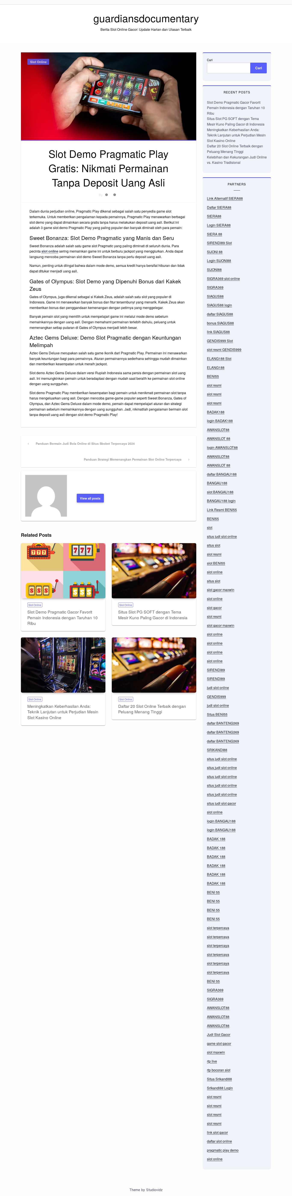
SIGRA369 (215, 287)
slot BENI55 (216, 563)
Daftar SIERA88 (219, 207)
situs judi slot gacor (221, 803)
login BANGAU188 (221, 821)
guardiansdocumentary (146, 17)
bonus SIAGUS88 (220, 323)
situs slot (213, 545)
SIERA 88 (214, 234)
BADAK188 (215, 412)
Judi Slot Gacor (218, 1034)
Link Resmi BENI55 (222, 509)
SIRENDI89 (216, 669)
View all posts (90, 498)
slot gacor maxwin (220, 589)
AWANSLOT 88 (218, 438)
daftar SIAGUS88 (220, 314)
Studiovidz (154, 1190)
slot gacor (214, 607)
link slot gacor (217, 1132)
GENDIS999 (216, 696)
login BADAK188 (220, 420)
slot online (49, 251)
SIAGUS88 (215, 296)
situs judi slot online (222, 536)
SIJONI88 (214, 269)
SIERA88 (214, 216)
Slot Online (38, 62)
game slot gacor (219, 1043)
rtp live (212, 1061)
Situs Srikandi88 (219, 1078)
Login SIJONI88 (219, 260)
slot (209, 527)
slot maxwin (216, 1052)
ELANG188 (215, 367)
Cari (209, 60)
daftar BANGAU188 (222, 474)
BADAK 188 (216, 838)
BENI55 (213, 376)
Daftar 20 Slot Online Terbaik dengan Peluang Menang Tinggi (152, 709)
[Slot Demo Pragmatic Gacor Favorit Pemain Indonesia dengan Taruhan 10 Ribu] (63, 570)
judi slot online (218, 687)
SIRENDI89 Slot (219, 242)
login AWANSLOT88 (222, 447)
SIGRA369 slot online (223, 278)
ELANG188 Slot (219, 358)
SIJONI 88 (215, 251)
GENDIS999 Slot (220, 340)
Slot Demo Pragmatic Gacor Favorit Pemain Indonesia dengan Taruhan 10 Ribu (62, 617)
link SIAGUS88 (218, 331)
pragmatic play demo (223, 1150)
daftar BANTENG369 (223, 723)
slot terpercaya (218, 927)
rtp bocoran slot (218, 1069)
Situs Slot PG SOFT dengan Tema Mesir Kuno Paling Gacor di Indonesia (152, 614)
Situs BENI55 (217, 714)
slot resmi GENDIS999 (224, 349)
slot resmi (214, 385)
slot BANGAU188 (220, 491)
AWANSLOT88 (218, 429)
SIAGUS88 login (219, 305)
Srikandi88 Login (220, 1087)
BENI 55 (213, 892)
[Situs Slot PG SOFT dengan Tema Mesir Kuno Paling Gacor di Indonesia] (154, 570)
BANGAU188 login (221, 500)
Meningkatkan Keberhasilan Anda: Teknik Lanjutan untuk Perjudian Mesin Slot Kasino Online (62, 711)
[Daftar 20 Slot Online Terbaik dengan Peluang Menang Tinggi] (154, 665)
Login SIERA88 (219, 225)
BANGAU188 (217, 482)
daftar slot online (219, 1141)
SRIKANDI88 (217, 749)
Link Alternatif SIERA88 (225, 198)
